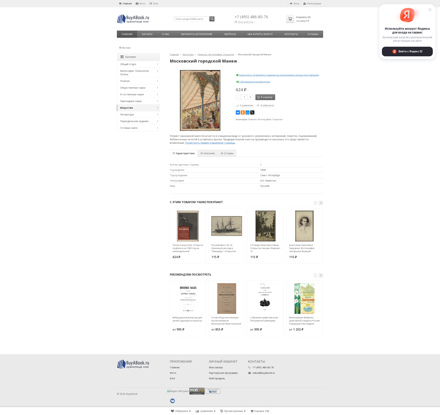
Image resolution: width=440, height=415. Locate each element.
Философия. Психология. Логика (134, 72)
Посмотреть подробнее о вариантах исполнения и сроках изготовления (278, 75)
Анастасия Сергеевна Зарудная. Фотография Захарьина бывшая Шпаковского (301, 248)
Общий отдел (128, 64)
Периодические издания (134, 121)
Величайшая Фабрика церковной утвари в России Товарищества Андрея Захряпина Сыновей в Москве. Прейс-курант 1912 (304, 320)
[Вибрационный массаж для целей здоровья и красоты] (188, 298)
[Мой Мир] (247, 112)
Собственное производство (254, 81)
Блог (155, 3)
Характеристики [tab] (185, 153)
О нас (165, 34)
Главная (127, 3)
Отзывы (313, 34)
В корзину (266, 97)
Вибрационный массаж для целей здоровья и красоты (187, 319)
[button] (315, 203)
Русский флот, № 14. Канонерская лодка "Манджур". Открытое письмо (223, 248)
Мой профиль (217, 378)
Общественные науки (132, 87)
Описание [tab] (209, 153)
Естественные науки (132, 94)
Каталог (147, 34)
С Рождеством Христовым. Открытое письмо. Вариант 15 (265, 248)
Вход (296, 3)
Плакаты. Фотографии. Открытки (265, 119)
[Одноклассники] (243, 112)
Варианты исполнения (196, 34)
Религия (125, 81)
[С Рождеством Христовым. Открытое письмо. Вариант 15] (265, 226)
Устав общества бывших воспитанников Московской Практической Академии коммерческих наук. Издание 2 (226, 320)
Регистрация (314, 3)
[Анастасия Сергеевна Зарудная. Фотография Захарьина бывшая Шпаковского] (304, 226)
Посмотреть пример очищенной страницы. (210, 142)
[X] (252, 112)
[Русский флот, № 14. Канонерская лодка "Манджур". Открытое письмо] (226, 226)
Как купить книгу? (260, 34)
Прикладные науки (131, 101)
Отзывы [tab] (228, 153)
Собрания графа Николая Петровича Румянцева (264, 319)
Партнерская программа (223, 372)
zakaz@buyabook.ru (263, 372)
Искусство (126, 107)
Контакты (291, 34)
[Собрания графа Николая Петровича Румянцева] (265, 298)
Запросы (230, 34)
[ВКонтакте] (238, 112)
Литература (127, 114)
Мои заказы (216, 367)
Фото (142, 3)
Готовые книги (129, 127)
